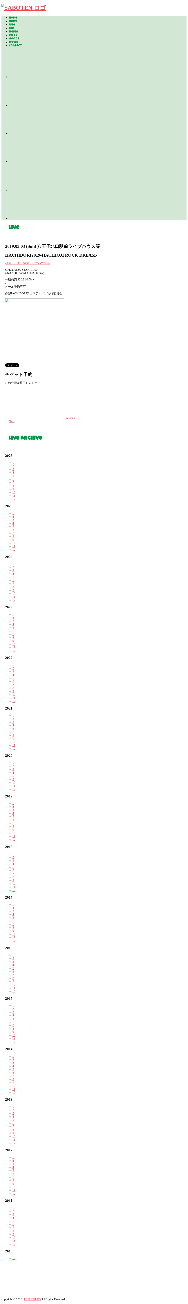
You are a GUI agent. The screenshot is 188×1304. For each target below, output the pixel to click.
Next (12, 421)
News (13, 21)
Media (13, 31)
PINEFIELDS (32, 1299)
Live (12, 24)
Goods (14, 38)
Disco (13, 35)
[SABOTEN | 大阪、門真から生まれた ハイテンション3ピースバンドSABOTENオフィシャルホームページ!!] (23, 7)
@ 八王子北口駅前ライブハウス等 (27, 263)
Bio (11, 28)
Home (13, 18)
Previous (70, 418)
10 (13, 492)
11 (13, 495)
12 (13, 498)
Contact (15, 45)
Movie (13, 42)
